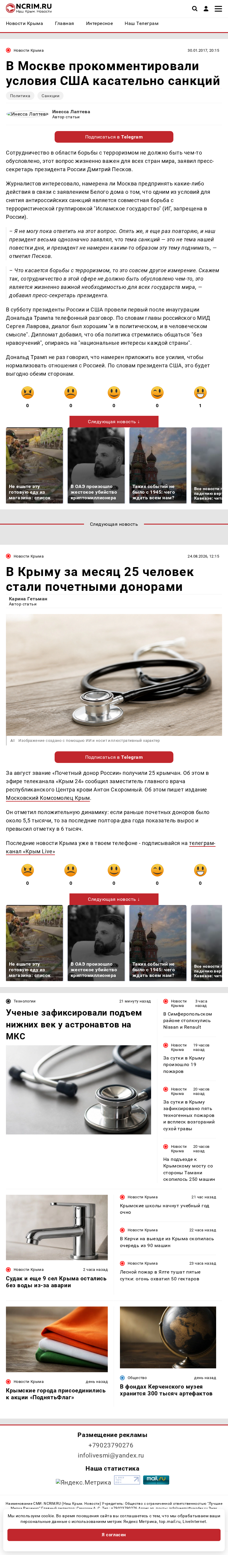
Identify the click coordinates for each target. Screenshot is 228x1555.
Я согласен (114, 1534)
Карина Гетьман (28, 599)
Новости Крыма (29, 50)
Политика (20, 95)
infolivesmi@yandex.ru (111, 1455)
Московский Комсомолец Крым (48, 798)
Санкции (50, 95)
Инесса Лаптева (71, 111)
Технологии (25, 1001)
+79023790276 (111, 1445)
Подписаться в (114, 137)
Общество (137, 1377)
